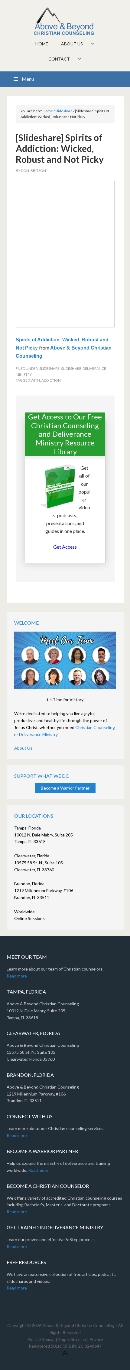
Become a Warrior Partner (65, 787)
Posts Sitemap (41, 1339)
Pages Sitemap (72, 1339)
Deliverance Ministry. (38, 734)
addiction (51, 380)
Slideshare (49, 368)
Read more (17, 975)
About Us (23, 748)
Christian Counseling (95, 727)
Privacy (96, 1339)
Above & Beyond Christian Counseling (65, 21)
